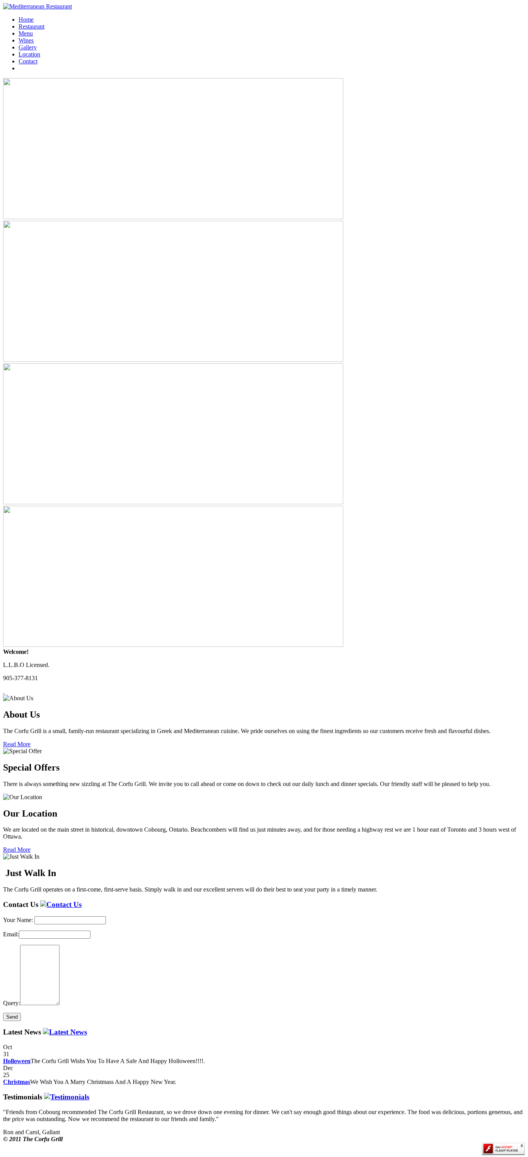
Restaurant (31, 26)
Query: (11, 1003)
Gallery (28, 47)
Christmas (16, 1082)
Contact (28, 61)
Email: (11, 934)
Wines (26, 40)
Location (29, 54)
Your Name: (18, 920)
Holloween (17, 1061)
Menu (26, 33)
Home (26, 19)
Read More (17, 744)
